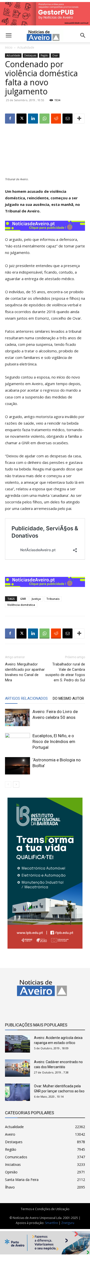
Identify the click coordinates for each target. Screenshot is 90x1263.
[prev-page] (8, 784)
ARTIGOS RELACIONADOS (26, 698)
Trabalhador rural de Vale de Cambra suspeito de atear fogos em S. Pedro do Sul (65, 672)
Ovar (55, 55)
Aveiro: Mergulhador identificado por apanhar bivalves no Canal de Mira (25, 672)
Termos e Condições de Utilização (45, 1209)
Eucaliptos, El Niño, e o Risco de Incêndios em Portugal (53, 741)
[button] (83, 35)
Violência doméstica (21, 605)
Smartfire (51, 1223)
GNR (23, 599)
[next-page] (16, 784)
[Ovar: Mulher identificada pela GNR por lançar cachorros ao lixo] (17, 1092)
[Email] (67, 119)
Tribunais (53, 599)
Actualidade (25, 47)
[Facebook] (10, 119)
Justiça (36, 599)
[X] (21, 119)
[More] (79, 119)
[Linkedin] (33, 119)
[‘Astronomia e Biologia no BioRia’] (17, 765)
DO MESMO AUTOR (68, 698)
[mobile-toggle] (8, 35)
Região (44, 55)
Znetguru (67, 1223)
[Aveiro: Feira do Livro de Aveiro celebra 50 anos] (17, 717)
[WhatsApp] (45, 119)
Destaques (30, 55)
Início (8, 47)
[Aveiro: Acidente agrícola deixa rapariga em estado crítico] (17, 1044)
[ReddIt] (56, 119)
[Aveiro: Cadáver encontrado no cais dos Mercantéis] (17, 1068)
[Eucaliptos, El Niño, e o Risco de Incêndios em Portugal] (17, 741)
